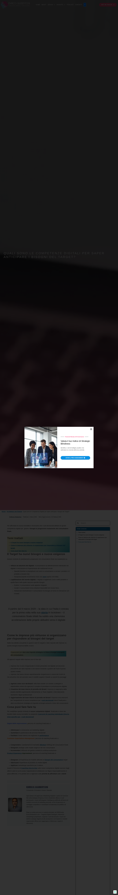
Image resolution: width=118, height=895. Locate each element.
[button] (91, 429)
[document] (59, 447)
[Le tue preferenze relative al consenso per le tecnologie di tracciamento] (115, 892)
